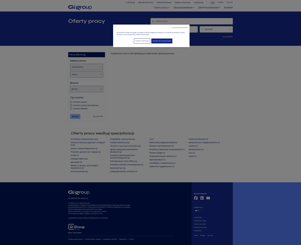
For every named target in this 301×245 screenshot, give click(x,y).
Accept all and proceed (162, 41)
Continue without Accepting (180, 27)
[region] (151, 36)
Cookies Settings (142, 41)
